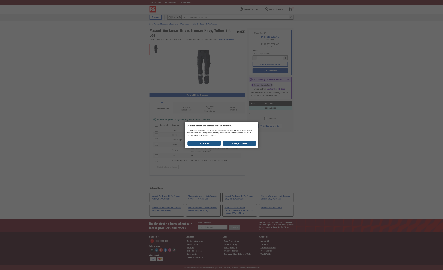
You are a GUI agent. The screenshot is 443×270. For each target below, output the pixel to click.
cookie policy (195, 135)
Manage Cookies (239, 143)
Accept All (204, 143)
